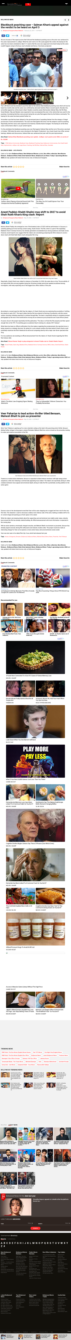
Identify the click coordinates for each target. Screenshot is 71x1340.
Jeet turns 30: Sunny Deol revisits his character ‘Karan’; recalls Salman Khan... (43, 1143)
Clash (14, 344)
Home (1, 1332)
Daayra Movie (4, 1272)
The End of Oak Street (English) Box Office (48, 1271)
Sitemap (60, 1306)
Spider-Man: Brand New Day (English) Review (21, 1268)
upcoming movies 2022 (60, 357)
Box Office (49, 1252)
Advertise (8, 1332)
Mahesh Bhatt (41, 536)
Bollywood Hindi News (6, 1313)
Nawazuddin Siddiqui (43, 1065)
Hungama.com (61, 1302)
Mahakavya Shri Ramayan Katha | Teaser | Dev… (48, 1310)
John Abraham (61, 1267)
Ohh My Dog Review (20, 1264)
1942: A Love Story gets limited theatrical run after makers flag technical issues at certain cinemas (39, 1086)
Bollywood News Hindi (14, 156)
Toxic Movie (3, 1256)
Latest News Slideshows (6, 1308)
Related (4, 1125)
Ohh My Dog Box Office (48, 1273)
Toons (17, 1308)
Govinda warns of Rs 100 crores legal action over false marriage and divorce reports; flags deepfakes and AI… (16, 1076)
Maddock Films (24, 344)
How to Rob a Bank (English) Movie (7, 1260)
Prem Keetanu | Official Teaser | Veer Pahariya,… (48, 1302)
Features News (63, 1055)
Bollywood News (17, 153)
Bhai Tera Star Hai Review (21, 1266)
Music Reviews (61, 1310)
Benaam (18, 536)
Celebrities (11, 1239)
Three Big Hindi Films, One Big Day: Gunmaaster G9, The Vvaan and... (43, 1164)
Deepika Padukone (62, 1259)
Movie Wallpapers (20, 1307)
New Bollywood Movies (31, 153)
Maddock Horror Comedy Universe (37, 344)
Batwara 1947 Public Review (33, 1257)
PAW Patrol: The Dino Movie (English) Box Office (15, 1055)
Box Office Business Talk (6, 1305)
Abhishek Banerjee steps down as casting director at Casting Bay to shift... (8, 1164)
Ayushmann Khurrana (63, 1268)
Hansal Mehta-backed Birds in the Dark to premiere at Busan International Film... (26, 1187)
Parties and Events (20, 1299)
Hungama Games (62, 1305)
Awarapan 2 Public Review (33, 1259)
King (18, 344)
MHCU (49, 344)
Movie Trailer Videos (34, 1302)
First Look (18, 1305)
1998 (6, 143)
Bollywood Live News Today (45, 156)
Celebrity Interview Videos (35, 1300)
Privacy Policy (17, 1332)
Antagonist (12, 536)
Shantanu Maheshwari (50, 1061)
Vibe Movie (3, 1267)
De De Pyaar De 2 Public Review (34, 1276)
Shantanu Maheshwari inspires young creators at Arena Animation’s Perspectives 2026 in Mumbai (25, 1165)
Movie (47, 536)
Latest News (12, 1125)
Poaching (29, 145)
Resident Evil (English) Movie (7, 1271)
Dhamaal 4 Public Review (35, 1261)
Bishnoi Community (14, 143)
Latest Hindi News (62, 1297)
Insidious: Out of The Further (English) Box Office (49, 1262)
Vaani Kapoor (61, 1262)
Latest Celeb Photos (20, 1300)
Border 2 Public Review (34, 1274)
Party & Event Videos (34, 1303)
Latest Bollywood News (50, 1055)
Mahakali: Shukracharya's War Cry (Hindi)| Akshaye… (48, 1300)
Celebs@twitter (61, 1300)
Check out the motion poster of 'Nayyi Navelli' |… (49, 1313)
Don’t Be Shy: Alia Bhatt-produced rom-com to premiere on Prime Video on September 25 (61, 1075)
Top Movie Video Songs (34, 1299)
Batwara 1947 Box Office (48, 1269)
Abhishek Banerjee (31, 1061)
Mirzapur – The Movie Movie (7, 1262)
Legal (21, 145)
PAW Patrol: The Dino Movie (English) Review (21, 1257)
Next (67, 98)
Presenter (55, 536)
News (24, 145)
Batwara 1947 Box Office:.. (30, 1058)
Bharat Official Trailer (62, 1311)
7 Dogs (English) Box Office (49, 1254)
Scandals (50, 145)
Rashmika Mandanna (62, 1264)
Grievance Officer (43, 1332)
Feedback (25, 1332)
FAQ (52, 1332)
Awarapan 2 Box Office (48, 1267)
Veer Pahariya (63, 536)
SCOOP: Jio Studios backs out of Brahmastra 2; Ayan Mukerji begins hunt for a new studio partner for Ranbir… (61, 1087)
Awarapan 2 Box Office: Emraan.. (11, 1058)
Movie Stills (18, 1303)
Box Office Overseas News (7, 1307)
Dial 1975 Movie (37, 1052)
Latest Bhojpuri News (62, 1299)
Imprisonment (8, 145)
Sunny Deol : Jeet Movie (8, 1065)
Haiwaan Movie (4, 1266)
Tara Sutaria (60, 1270)
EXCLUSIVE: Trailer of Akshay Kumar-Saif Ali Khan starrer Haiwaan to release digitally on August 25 (39, 1075)
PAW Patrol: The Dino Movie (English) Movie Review (16, 1052)
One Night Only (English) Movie (53, 1052)
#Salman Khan (62, 50)
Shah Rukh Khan (59, 344)
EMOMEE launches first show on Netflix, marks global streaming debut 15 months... (26, 1143)
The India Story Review (21, 1273)
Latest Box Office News (6, 1302)
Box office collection (50, 153)
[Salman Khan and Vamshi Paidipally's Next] (9, 97)
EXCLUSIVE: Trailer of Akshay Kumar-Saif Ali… (34, 618)
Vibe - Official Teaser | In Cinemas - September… (48, 1308)
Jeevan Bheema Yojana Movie (6, 1264)
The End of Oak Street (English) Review (21, 1261)
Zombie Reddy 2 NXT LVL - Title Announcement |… (49, 1305)
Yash (40, 1061)
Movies (3, 1239)
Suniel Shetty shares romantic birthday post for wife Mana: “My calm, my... (7, 1187)
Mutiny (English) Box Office (49, 1258)
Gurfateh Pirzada (63, 1061)
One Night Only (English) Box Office (49, 1257)
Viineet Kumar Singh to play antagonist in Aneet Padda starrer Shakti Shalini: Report (35, 341)
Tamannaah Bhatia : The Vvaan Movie (12, 1061)
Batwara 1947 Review (20, 1259)
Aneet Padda (8, 344)
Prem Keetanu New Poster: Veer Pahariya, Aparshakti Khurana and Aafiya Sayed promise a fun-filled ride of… (16, 1087)
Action (7, 536)
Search (35, 1228)
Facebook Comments (8, 171)
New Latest (32, 1296)
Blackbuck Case (24, 143)
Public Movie (33, 1253)
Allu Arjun (60, 1260)
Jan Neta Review (20, 1274)
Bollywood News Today (43, 357)
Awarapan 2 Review (20, 1263)
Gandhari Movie (4, 1257)
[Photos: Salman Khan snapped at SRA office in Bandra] (45, 97)
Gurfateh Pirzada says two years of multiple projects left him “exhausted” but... (61, 1142)
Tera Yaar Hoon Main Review (21, 1271)
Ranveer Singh (61, 1257)
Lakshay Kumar (44, 1058)
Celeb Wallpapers (20, 1302)
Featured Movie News (6, 1300)
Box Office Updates (5, 1303)
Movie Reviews (4, 1311)
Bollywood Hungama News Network (13, 30)
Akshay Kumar (61, 1254)
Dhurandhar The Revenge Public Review (34, 1269)
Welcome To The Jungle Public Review (35, 1264)
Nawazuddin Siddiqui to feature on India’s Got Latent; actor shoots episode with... (8, 1142)
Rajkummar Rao (61, 1271)
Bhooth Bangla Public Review (34, 1266)
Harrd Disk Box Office (47, 1260)
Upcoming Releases (5, 1310)
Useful (61, 1295)
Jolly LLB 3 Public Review (35, 1278)
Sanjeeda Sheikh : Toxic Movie (26, 1065)
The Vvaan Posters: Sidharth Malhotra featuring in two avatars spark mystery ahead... (62, 1164)
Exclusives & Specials (34, 1305)
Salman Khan (43, 145)
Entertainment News (28, 156)
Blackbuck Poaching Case (36, 143)
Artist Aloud (60, 1303)
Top (61, 1252)
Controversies (53, 143)
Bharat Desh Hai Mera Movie (7, 1269)
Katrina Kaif (60, 1256)
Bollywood (46, 143)
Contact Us (33, 1332)
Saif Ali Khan (35, 145)
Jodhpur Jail (15, 145)
